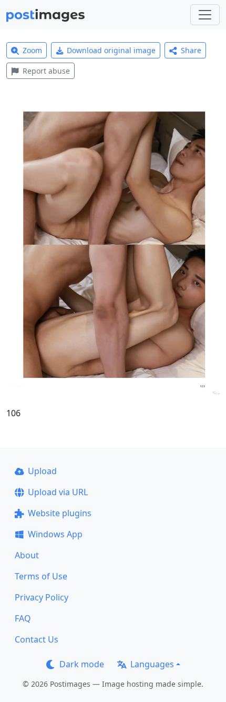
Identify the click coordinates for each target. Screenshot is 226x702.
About (27, 555)
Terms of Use (41, 576)
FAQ (23, 618)
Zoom (32, 50)
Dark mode (81, 664)
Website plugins (59, 513)
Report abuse (46, 71)
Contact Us (36, 639)
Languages (152, 664)
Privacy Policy (41, 597)
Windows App (55, 534)
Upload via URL (58, 492)
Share (191, 50)
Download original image (111, 50)
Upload (42, 471)
